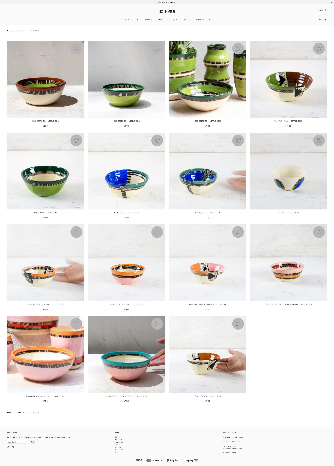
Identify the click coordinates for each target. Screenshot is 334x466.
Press (117, 444)
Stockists (119, 449)
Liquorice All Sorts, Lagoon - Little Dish (126, 396)
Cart (321, 19)
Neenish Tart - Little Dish (126, 213)
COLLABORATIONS (202, 19)
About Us (118, 439)
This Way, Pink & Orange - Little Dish (207, 304)
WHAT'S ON (173, 19)
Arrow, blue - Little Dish (207, 213)
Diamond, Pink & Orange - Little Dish (46, 304)
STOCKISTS (148, 19)
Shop (116, 437)
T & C (117, 452)
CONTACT (186, 19)
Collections (19, 31)
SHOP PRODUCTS (130, 19)
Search (321, 10)
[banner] (167, 11)
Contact (118, 447)
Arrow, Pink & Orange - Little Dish (126, 304)
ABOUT (160, 19)
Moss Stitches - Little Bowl (45, 121)
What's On (119, 442)
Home (9, 31)
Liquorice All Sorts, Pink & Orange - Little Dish (288, 304)
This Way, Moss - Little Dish (288, 121)
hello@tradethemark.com (232, 448)
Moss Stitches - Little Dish (207, 121)
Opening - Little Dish (288, 213)
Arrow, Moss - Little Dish (45, 213)
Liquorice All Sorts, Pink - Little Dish (45, 396)
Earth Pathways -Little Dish (207, 396)
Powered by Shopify (230, 452)
